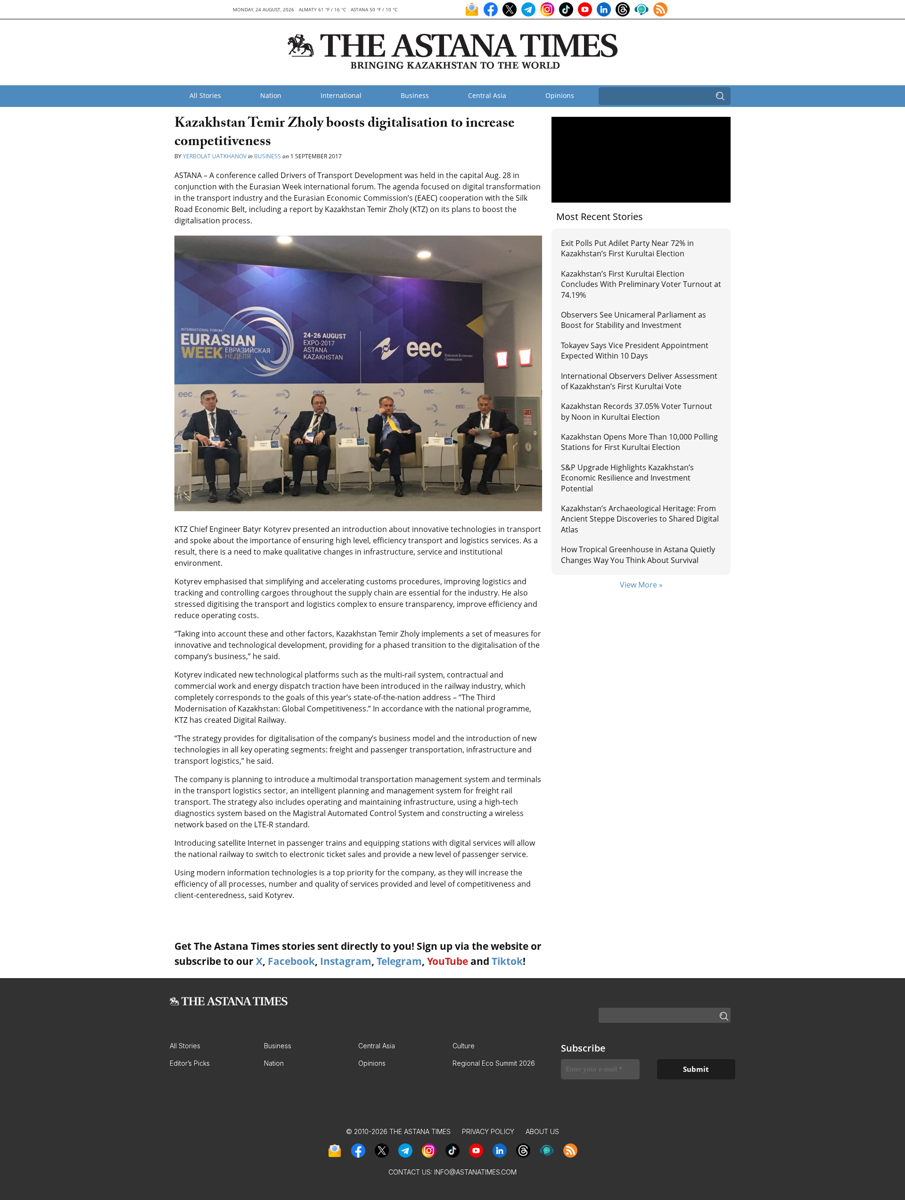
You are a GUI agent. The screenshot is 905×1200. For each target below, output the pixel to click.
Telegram (399, 961)
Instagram (345, 961)
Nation (270, 95)
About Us (542, 1131)
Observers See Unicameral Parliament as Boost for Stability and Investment (633, 320)
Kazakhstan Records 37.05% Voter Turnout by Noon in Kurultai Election (636, 411)
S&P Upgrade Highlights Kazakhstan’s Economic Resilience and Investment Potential (627, 478)
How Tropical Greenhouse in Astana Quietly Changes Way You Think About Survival (638, 554)
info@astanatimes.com (475, 1172)
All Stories (205, 95)
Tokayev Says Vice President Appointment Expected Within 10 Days (634, 350)
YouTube (447, 961)
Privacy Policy (488, 1131)
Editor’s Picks (190, 1063)
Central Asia (487, 95)
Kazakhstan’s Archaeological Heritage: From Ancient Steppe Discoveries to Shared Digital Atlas (640, 519)
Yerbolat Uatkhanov (215, 156)
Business (415, 95)
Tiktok (507, 961)
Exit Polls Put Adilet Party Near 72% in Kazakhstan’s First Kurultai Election (627, 248)
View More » (641, 585)
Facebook (291, 961)
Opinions (559, 95)
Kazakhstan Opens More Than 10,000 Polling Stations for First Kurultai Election (639, 442)
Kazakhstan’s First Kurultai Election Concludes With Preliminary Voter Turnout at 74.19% (641, 284)
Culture (463, 1046)
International (341, 95)
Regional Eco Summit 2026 (493, 1063)
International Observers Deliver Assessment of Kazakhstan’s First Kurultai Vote (639, 381)
